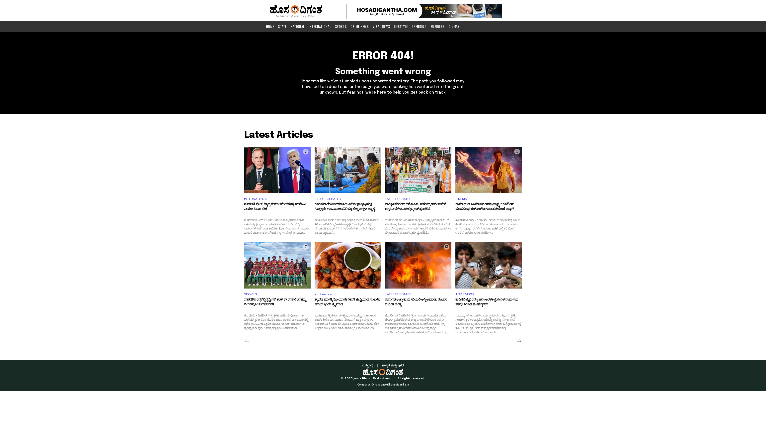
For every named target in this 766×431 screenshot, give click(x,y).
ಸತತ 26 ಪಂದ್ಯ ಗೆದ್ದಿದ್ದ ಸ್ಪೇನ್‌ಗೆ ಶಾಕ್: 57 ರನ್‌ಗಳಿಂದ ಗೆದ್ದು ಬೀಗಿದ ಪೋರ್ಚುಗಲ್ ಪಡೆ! (275, 302)
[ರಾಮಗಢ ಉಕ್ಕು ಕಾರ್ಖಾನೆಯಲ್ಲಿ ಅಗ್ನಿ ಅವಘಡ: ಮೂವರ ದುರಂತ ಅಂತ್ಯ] (418, 265)
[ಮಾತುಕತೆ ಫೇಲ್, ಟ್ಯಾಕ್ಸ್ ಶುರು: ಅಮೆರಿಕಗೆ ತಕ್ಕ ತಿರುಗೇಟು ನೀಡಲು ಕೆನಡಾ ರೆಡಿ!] (277, 170)
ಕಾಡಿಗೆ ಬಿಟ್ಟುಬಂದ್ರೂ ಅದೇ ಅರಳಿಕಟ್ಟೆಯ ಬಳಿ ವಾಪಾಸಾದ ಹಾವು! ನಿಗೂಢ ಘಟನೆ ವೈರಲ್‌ (486, 302)
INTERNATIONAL (256, 199)
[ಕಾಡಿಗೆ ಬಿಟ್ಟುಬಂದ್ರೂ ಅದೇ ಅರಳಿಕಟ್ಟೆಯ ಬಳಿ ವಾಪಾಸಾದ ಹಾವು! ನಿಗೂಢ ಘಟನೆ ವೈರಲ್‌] (488, 265)
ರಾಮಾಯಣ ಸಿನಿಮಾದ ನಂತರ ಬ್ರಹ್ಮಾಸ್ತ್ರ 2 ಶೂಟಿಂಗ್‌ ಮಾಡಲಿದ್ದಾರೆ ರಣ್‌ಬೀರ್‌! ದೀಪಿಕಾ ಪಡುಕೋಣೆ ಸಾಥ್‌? (484, 207)
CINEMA (461, 199)
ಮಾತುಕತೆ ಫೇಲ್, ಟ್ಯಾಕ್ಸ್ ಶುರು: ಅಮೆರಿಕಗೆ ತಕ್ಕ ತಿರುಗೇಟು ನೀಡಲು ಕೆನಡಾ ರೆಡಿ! (275, 207)
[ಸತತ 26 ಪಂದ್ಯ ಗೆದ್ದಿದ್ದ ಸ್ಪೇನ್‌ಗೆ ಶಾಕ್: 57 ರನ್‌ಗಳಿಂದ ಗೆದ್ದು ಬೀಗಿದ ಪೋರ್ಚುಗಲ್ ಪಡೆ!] (277, 265)
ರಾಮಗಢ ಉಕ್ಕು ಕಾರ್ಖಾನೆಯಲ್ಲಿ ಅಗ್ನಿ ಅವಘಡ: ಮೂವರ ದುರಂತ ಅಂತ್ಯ (416, 302)
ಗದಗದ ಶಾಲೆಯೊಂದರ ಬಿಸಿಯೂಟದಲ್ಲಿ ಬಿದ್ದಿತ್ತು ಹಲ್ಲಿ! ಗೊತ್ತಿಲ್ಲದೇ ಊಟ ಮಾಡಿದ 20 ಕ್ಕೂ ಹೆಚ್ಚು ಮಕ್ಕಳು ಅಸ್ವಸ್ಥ (345, 207)
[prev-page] (247, 341)
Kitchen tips (323, 294)
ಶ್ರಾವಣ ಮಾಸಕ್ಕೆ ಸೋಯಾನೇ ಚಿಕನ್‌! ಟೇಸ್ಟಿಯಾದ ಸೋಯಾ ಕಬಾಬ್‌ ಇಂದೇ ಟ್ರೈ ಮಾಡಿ (347, 302)
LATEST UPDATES (328, 199)
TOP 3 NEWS (464, 294)
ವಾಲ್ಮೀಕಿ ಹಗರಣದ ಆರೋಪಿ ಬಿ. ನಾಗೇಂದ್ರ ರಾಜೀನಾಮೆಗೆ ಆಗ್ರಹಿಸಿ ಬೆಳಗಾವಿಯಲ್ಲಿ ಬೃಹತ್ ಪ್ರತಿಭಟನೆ (415, 207)
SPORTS (250, 294)
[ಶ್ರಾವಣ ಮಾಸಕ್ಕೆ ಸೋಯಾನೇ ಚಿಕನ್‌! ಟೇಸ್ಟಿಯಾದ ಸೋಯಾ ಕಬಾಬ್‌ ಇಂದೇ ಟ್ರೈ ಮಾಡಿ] (348, 265)
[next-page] (518, 341)
